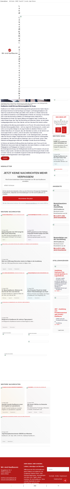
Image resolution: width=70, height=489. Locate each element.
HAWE (16, 1)
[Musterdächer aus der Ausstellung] (61, 230)
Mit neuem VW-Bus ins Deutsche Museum (37, 405)
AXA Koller (12, 1)
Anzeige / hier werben (7, 332)
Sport (4, 239)
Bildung (4, 297)
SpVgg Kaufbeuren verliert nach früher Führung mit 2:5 (61, 157)
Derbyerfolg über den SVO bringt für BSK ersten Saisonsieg (12, 232)
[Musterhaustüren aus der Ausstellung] (61, 196)
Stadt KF (21, 1)
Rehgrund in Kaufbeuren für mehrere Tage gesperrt (17, 319)
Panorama (12, 327)
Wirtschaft (57, 149)
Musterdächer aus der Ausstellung (60, 238)
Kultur (41, 412)
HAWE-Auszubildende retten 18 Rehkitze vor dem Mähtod (60, 143)
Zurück (5, 158)
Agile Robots (32, 1)
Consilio (26, 1)
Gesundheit (5, 412)
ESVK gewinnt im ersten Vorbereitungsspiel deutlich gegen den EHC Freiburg (37, 233)
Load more (61, 330)
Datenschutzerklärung (31, 203)
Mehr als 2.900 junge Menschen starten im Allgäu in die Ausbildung (22, 261)
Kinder (35, 412)
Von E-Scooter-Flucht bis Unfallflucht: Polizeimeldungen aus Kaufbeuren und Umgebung (37, 291)
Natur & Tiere (63, 147)
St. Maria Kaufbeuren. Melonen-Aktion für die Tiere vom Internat (12, 290)
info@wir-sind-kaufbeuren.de (8, 477)
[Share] (65, 480)
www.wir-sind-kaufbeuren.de (8, 479)
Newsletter (16, 297)
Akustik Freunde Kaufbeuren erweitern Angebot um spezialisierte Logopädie (12, 406)
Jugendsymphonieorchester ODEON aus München (17, 433)
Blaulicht (30, 297)
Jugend (10, 297)
